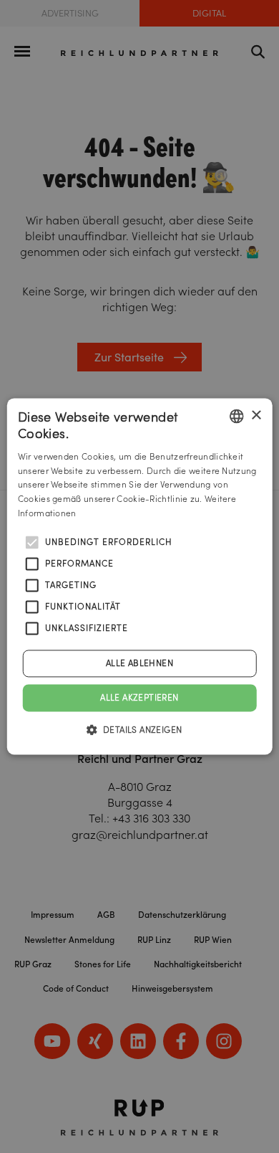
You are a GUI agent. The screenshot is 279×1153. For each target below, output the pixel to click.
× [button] (255, 415)
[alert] (139, 576)
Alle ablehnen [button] (139, 663)
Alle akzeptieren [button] (139, 697)
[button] (139, 730)
